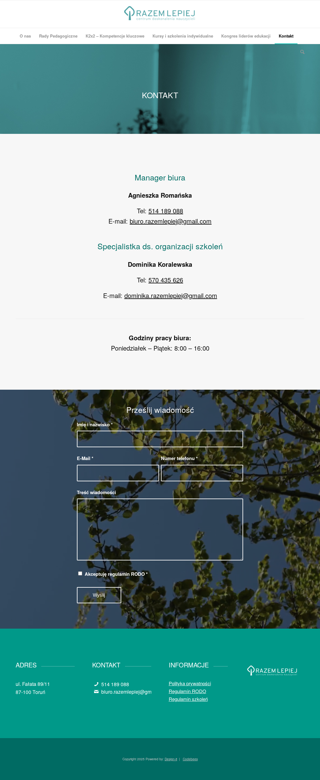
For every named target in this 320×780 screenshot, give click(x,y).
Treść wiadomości (96, 492)
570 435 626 (165, 279)
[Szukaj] (300, 51)
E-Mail (85, 458)
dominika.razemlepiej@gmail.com (170, 295)
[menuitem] (25, 36)
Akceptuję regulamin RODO (116, 573)
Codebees (190, 759)
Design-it (171, 759)
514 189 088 (165, 210)
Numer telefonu (179, 458)
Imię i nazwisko (95, 424)
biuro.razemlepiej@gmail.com (171, 220)
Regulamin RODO (187, 691)
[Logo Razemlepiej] (160, 14)
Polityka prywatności (190, 683)
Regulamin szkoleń (188, 699)
